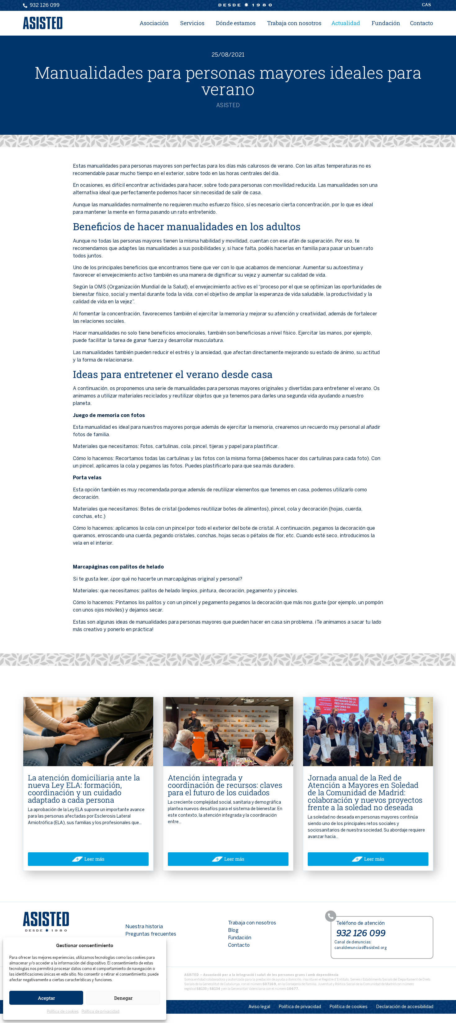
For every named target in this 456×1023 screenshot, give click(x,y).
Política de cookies (62, 1011)
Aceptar (46, 998)
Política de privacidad (100, 1011)
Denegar (123, 998)
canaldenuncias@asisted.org (360, 948)
